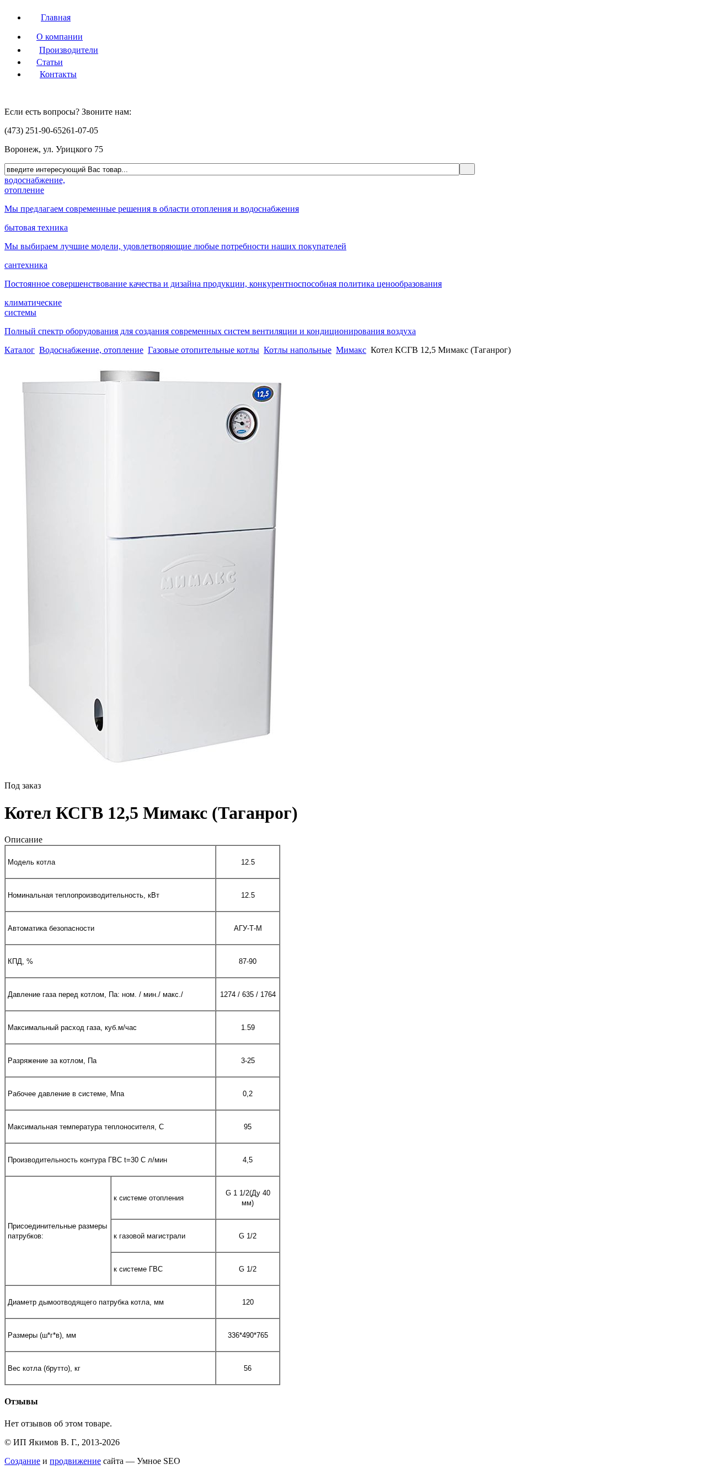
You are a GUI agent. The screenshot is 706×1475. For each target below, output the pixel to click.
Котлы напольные (297, 350)
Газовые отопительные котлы (203, 350)
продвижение (75, 1461)
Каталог (19, 350)
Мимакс (351, 350)
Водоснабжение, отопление (91, 350)
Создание (22, 1461)
